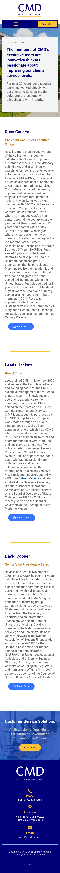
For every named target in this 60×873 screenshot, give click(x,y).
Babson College (29, 478)
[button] (16, 24)
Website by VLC (30, 865)
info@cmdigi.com (30, 837)
